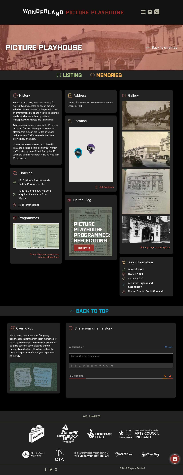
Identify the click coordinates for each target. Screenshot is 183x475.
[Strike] (84, 365)
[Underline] (80, 365)
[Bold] (72, 365)
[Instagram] (56, 469)
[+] (111, 365)
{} (107, 365)
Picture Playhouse (95, 12)
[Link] (104, 365)
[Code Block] (100, 365)
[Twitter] (50, 469)
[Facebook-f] (45, 469)
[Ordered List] (88, 365)
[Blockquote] (96, 365)
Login (170, 347)
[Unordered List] (92, 365)
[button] (28, 247)
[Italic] (76, 365)
